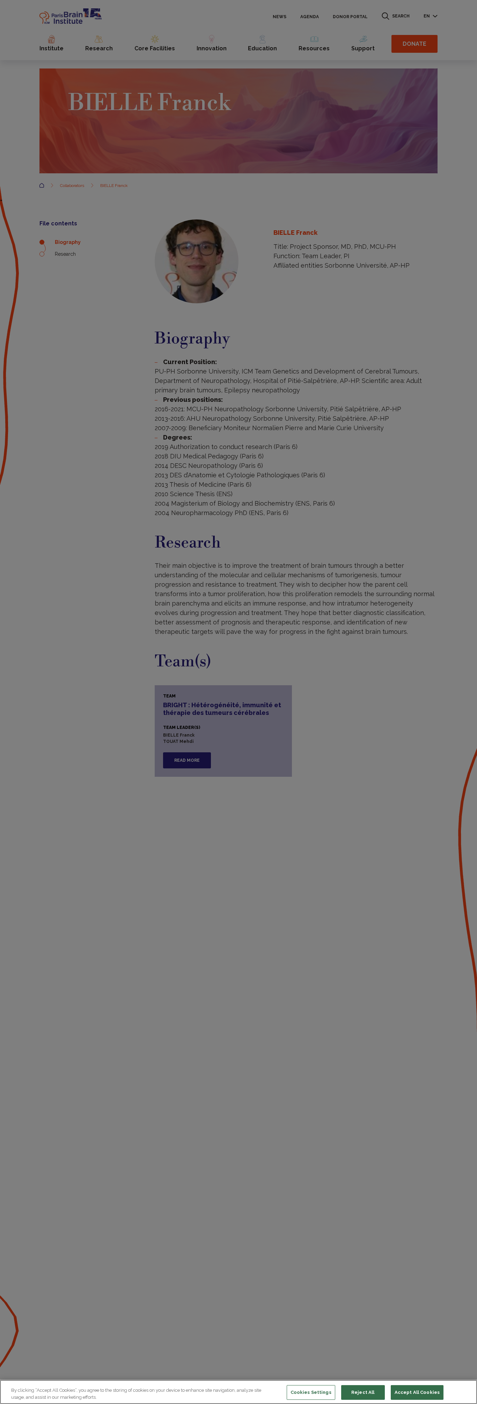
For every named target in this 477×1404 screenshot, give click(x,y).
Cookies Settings (311, 1392)
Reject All (362, 1392)
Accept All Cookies (417, 1392)
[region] (238, 1392)
